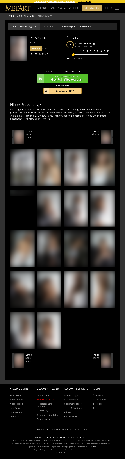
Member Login (71, 395)
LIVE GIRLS (74, 8)
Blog (95, 408)
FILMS (52, 8)
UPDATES (42, 8)
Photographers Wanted (44, 405)
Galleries (22, 15)
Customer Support (73, 404)
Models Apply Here (46, 399)
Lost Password (71, 399)
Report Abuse (43, 419)
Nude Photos (16, 399)
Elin (32, 15)
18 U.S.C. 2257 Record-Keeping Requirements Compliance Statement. (62, 438)
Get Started (92, 7)
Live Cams (15, 408)
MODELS (62, 8)
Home (11, 15)
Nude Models (16, 404)
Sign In (109, 8)
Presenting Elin (42, 37)
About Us (14, 416)
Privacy (67, 412)
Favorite (36, 48)
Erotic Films (15, 395)
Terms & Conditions (73, 408)
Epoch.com (92, 447)
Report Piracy (70, 416)
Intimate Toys (16, 412)
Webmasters (43, 395)
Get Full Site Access (66, 78)
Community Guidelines (48, 415)
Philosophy (42, 410)
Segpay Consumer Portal (80, 450)
